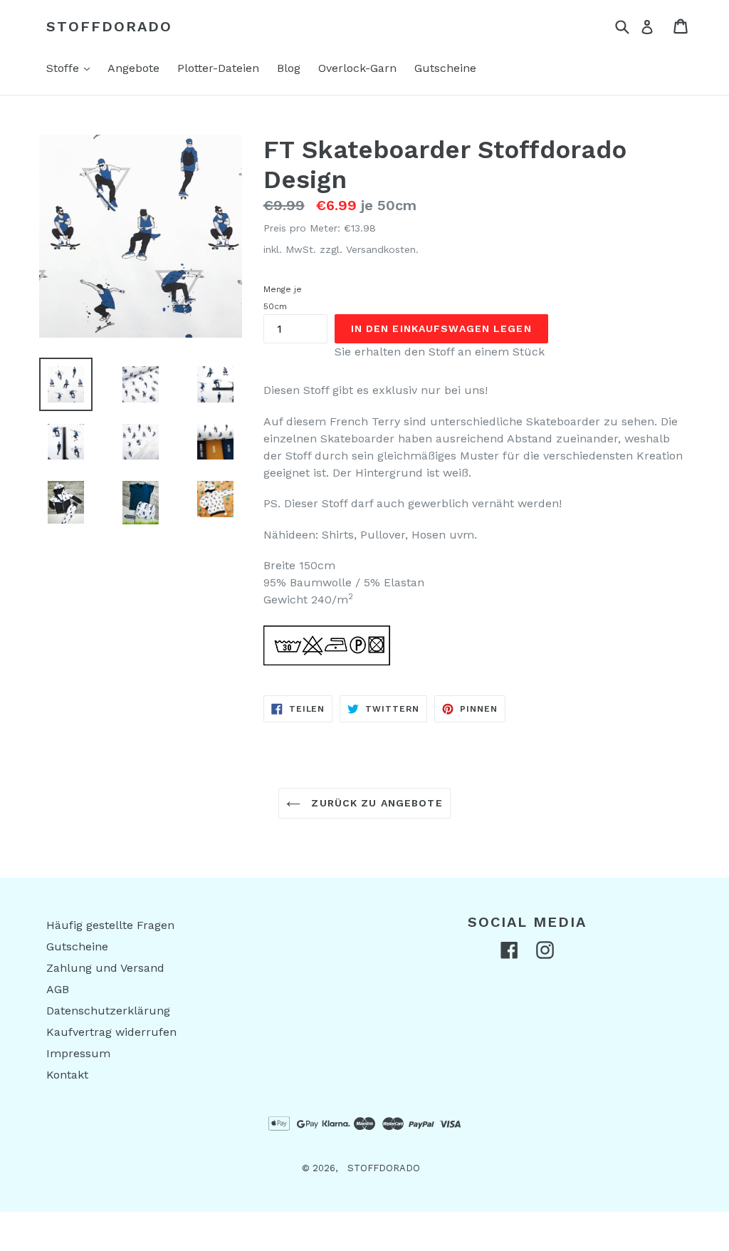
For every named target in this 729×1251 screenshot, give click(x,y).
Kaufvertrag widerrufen (111, 1032)
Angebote (133, 68)
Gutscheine (445, 68)
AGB (57, 989)
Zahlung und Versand (105, 968)
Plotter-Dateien (218, 68)
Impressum (78, 1053)
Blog (288, 68)
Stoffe (71, 68)
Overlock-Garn (357, 68)
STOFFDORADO (109, 26)
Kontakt (67, 1074)
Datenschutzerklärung (108, 1010)
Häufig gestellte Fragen (110, 925)
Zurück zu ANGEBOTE (375, 803)
